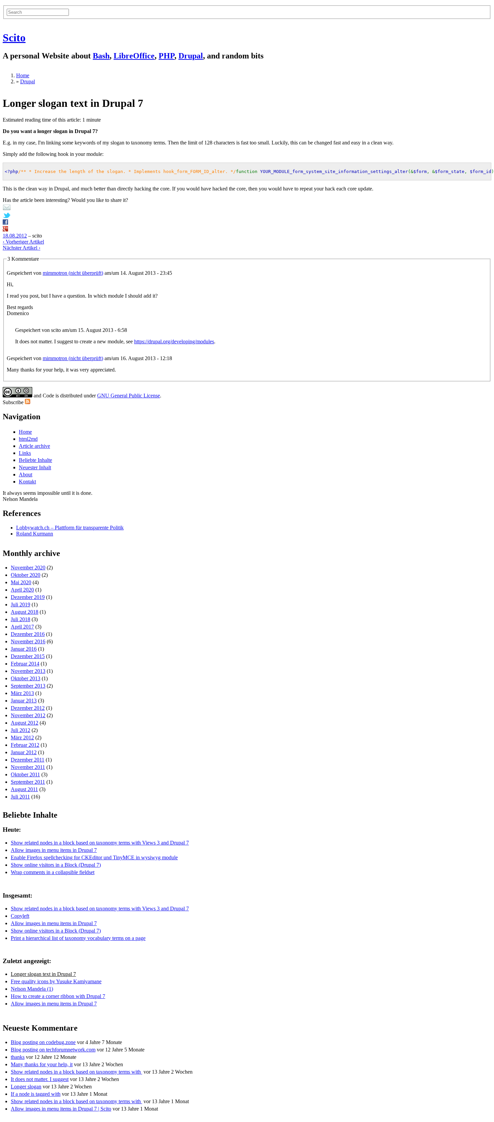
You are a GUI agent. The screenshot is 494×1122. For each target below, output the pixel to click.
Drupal (190, 55)
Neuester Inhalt (35, 467)
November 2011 (28, 767)
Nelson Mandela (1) (32, 989)
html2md (28, 439)
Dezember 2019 (28, 597)
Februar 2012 (25, 745)
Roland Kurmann (34, 533)
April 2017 (22, 627)
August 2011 (24, 789)
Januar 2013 (24, 700)
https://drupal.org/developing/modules (174, 341)
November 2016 (28, 641)
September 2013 (28, 686)
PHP (166, 55)
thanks (18, 1057)
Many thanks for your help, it (42, 1064)
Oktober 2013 (25, 678)
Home (22, 75)
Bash (101, 55)
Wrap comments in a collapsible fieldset (52, 872)
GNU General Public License (128, 395)
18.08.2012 (15, 236)
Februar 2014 (25, 663)
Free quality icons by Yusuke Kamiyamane (56, 981)
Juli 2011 (20, 797)
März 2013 (22, 693)
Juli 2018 (20, 619)
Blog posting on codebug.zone (43, 1042)
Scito (14, 38)
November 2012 (28, 715)
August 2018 (24, 612)
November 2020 (28, 567)
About (25, 474)
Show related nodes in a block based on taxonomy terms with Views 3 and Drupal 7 (100, 843)
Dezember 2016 (28, 634)
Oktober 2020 (25, 575)
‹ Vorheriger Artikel (23, 242)
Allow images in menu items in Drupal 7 (54, 850)
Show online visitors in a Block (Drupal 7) (56, 865)
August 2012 (24, 723)
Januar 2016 (24, 649)
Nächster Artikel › (21, 248)
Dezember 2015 (28, 656)
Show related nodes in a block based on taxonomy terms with (76, 1072)
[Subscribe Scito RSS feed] (27, 402)
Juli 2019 (20, 604)
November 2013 (28, 671)
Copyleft (20, 916)
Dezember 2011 (27, 760)
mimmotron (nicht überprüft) (73, 273)
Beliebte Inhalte (35, 460)
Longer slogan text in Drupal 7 (43, 974)
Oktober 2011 (25, 774)
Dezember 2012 (28, 708)
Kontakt (27, 481)
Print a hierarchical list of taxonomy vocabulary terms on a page (78, 938)
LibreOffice (134, 55)
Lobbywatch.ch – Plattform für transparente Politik (70, 527)
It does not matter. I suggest (40, 1079)
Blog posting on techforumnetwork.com (53, 1049)
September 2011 (28, 782)
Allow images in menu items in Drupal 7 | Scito (61, 1109)
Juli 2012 (20, 730)
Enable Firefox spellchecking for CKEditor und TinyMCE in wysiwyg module (94, 857)
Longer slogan (26, 1086)
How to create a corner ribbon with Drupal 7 (58, 996)
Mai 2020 (21, 582)
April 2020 (22, 590)
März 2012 (22, 737)
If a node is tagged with (35, 1094)
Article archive (34, 446)
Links (25, 453)
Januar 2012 (24, 752)
